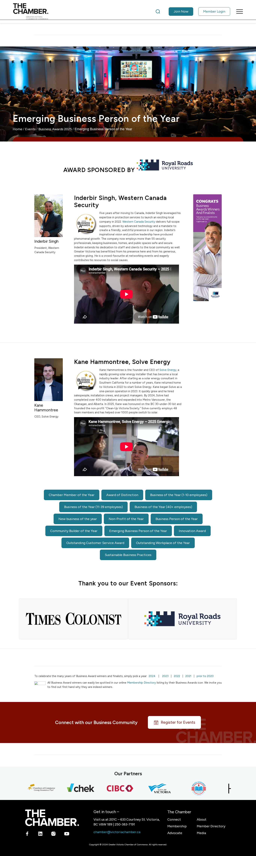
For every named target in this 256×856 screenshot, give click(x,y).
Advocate (174, 833)
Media (201, 833)
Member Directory (211, 826)
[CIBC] (105, 788)
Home (17, 129)
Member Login (214, 11)
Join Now (181, 11)
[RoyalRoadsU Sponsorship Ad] (207, 247)
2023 (165, 676)
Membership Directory (141, 682)
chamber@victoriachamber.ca (117, 832)
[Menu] (238, 11)
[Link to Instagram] (53, 834)
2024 (152, 676)
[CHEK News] (66, 788)
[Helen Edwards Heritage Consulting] (184, 788)
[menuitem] (193, 11)
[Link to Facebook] (27, 834)
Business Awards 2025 (55, 129)
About (201, 819)
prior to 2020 (205, 676)
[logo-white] (52, 818)
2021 (188, 676)
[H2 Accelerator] (224, 788)
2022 (177, 676)
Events (30, 129)
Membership (177, 826)
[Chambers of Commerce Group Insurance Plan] (27, 788)
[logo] (30, 11)
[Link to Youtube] (66, 834)
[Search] (158, 11)
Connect (174, 819)
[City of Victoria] (145, 788)
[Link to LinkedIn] (40, 834)
